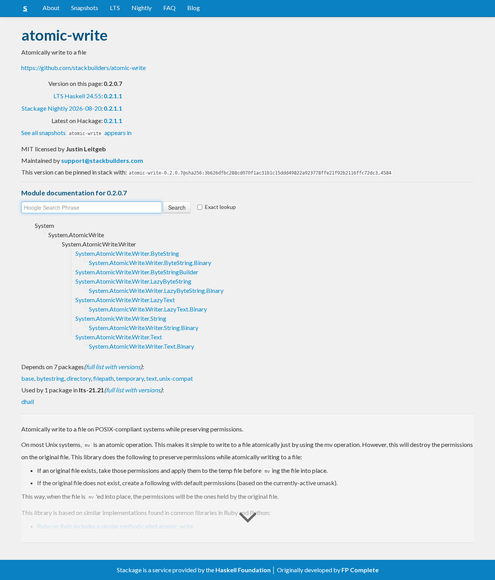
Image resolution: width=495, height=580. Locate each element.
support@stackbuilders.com (102, 160)
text (151, 378)
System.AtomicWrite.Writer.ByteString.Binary (150, 262)
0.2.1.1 (113, 95)
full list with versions (113, 366)
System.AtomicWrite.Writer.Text (118, 336)
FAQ (169, 7)
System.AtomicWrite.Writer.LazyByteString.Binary (156, 290)
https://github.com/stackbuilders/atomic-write (83, 67)
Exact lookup (220, 207)
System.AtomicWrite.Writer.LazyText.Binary (148, 309)
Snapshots (84, 7)
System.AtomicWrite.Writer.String (120, 318)
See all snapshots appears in (76, 132)
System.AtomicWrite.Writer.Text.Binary (141, 346)
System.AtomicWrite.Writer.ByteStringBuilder (136, 271)
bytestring (50, 378)
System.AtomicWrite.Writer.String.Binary (143, 327)
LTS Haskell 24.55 (77, 95)
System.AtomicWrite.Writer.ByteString (127, 253)
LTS (115, 7)
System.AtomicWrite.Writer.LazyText (125, 299)
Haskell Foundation (243, 569)
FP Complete (360, 569)
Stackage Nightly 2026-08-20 (61, 108)
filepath (103, 378)
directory (79, 378)
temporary (130, 378)
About (51, 7)
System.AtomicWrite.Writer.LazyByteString (133, 281)
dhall (27, 401)
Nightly (141, 7)
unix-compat (176, 378)
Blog (193, 7)
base (27, 378)
